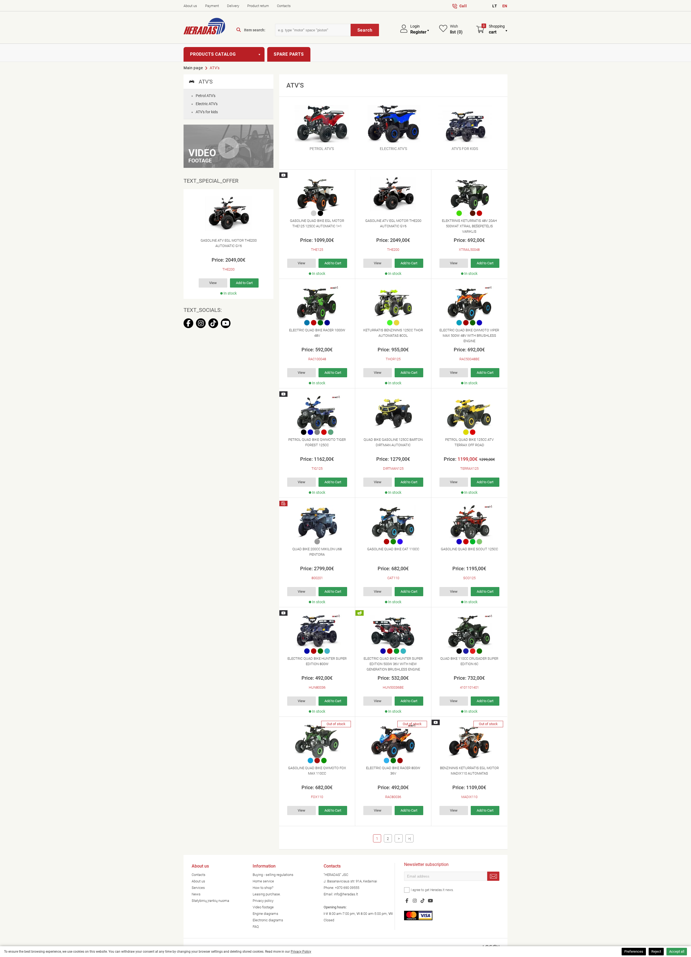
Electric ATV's (204, 104)
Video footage (263, 907)
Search (364, 30)
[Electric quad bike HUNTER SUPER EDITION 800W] (317, 631)
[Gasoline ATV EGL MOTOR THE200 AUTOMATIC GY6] (228, 213)
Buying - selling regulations (273, 875)
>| (409, 838)
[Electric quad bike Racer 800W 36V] (393, 741)
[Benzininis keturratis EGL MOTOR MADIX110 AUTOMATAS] (469, 741)
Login (415, 26)
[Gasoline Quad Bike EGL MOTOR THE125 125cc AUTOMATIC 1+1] (317, 194)
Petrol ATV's (203, 96)
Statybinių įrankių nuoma (210, 901)
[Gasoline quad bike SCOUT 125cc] (469, 522)
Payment (212, 6)
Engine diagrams (265, 914)
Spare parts (289, 54)
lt (494, 6)
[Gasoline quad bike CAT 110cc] (393, 522)
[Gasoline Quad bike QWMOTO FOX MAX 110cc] (317, 741)
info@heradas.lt (346, 894)
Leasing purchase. (267, 894)
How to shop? (263, 888)
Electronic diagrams (268, 920)
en (504, 6)
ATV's (215, 68)
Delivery (233, 6)
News (196, 894)
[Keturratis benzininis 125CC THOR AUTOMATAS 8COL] (393, 303)
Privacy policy (263, 901)
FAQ (256, 927)
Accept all (676, 951)
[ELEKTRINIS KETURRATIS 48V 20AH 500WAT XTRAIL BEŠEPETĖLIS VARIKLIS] (469, 194)
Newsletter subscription (426, 865)
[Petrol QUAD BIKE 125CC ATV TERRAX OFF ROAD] (469, 413)
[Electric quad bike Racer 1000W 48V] (317, 303)
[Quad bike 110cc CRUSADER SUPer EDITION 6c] (469, 631)
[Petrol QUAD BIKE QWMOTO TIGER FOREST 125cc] (317, 413)
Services (198, 888)
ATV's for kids (204, 112)
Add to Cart (244, 283)
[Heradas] (204, 27)
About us (190, 6)
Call (463, 6)
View (213, 283)
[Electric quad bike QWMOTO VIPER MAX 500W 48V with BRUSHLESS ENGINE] (469, 303)
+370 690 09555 (347, 888)
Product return (258, 6)
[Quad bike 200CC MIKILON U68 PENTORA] (317, 522)
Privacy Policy (301, 951)
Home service (263, 881)
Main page (193, 68)
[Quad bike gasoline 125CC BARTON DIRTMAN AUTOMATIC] (393, 413)
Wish (456, 29)
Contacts (284, 6)
